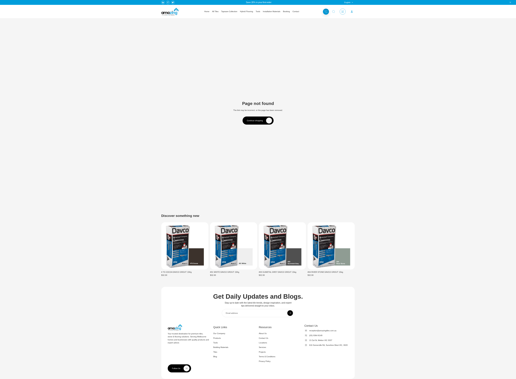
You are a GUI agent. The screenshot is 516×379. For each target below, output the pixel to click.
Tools (215, 343)
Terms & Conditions (267, 356)
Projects (262, 352)
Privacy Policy (264, 361)
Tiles (215, 352)
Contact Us (263, 338)
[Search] (333, 12)
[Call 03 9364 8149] (326, 12)
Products (217, 338)
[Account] (352, 12)
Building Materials (220, 347)
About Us (263, 333)
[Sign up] (290, 313)
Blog (215, 356)
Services (262, 347)
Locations (263, 343)
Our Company (219, 333)
